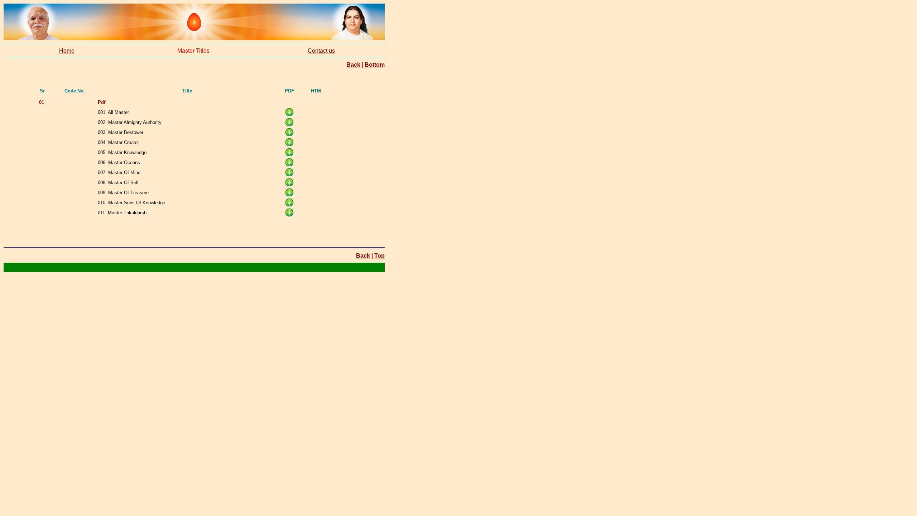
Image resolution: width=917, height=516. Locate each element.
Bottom (375, 65)
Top (379, 256)
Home (67, 51)
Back (353, 65)
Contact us (321, 51)
